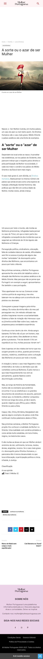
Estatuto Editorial (29, 637)
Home (4, 42)
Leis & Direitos (19, 42)
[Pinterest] (27, 628)
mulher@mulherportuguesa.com (27, 614)
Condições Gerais (14, 637)
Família (10, 42)
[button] (5, 3)
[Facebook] (15, 628)
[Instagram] (21, 628)
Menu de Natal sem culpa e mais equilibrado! (9, 546)
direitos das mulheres (9, 515)
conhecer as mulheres (17, 511)
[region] (21, 24)
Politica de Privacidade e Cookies (21, 642)
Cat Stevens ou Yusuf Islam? (33, 545)
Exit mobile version (21, 656)
